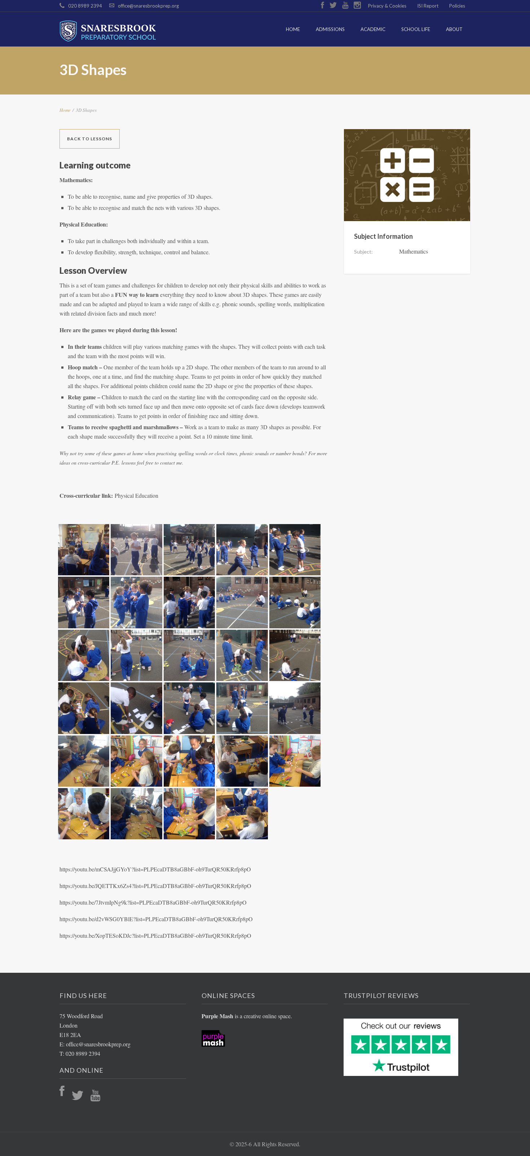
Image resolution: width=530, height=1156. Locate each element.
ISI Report (427, 6)
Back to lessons (89, 138)
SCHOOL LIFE (415, 29)
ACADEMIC (373, 29)
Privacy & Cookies (387, 6)
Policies (457, 6)
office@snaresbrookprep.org (148, 6)
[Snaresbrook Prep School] (111, 31)
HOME (293, 29)
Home (65, 110)
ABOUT (454, 29)
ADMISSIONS (330, 29)
